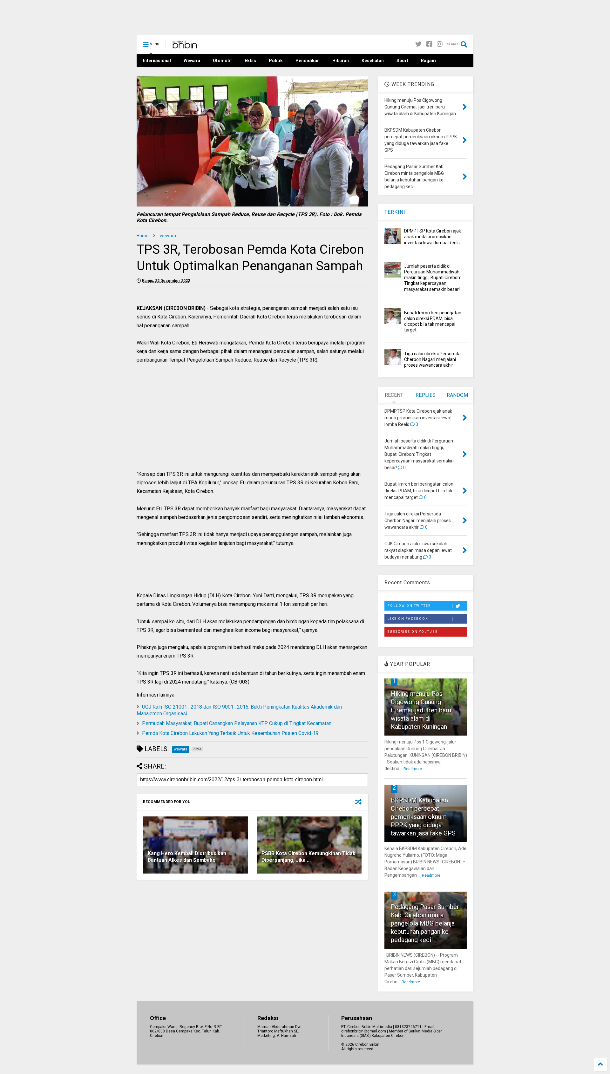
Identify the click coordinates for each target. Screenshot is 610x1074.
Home (143, 235)
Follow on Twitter (409, 605)
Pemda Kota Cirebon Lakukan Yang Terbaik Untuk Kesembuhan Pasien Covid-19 (230, 733)
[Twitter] (418, 44)
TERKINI (394, 212)
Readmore (412, 769)
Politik (276, 60)
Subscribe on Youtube (413, 631)
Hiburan (340, 60)
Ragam (428, 60)
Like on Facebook (408, 618)
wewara (168, 235)
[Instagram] (440, 44)
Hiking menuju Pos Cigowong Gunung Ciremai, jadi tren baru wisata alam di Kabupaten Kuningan (421, 710)
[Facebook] (429, 44)
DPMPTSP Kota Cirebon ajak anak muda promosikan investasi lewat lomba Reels (432, 236)
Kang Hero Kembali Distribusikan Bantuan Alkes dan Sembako (187, 856)
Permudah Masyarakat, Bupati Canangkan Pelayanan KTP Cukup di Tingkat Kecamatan (236, 723)
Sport (402, 60)
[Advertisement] (252, 423)
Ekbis (250, 60)
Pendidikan (307, 60)
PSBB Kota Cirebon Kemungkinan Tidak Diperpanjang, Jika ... (308, 856)
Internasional (157, 60)
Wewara (192, 60)
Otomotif (222, 60)
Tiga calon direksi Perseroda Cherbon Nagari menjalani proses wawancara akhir (432, 359)
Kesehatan (373, 60)
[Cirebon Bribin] (184, 46)
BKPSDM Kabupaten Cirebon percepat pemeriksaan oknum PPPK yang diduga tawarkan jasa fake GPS (423, 816)
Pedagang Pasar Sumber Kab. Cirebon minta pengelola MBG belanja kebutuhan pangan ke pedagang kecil (425, 923)
